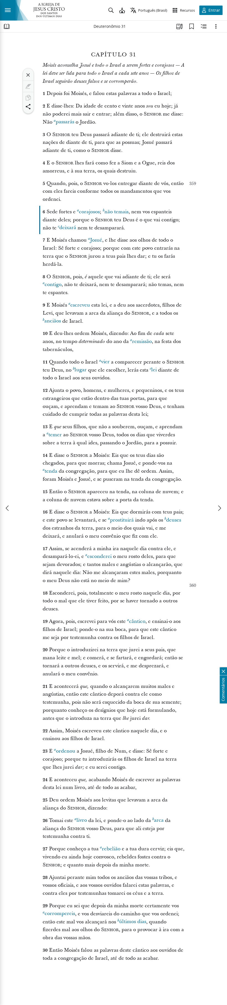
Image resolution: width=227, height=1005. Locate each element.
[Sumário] (6, 26)
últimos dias (132, 921)
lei (154, 370)
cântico (137, 621)
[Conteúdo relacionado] (203, 26)
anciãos (52, 321)
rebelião (111, 848)
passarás (65, 122)
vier (105, 362)
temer (55, 434)
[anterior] (7, 508)
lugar (80, 370)
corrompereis (60, 913)
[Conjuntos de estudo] (179, 26)
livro (81, 820)
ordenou (65, 751)
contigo (53, 284)
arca (159, 820)
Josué (96, 240)
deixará (67, 227)
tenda (51, 471)
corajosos (89, 211)
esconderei (99, 556)
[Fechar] (28, 75)
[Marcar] (28, 86)
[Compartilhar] (28, 106)
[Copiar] (28, 97)
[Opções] (215, 26)
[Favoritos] (191, 26)
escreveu (80, 305)
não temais (116, 211)
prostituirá (122, 520)
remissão (142, 341)
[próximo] (219, 508)
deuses (173, 520)
